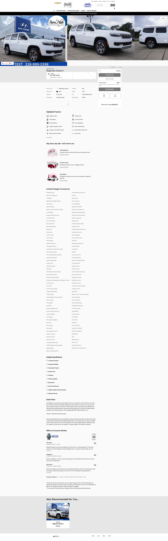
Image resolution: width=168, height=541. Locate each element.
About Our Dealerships (91, 10)
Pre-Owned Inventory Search (73, 10)
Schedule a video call (64, 154)
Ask (104, 96)
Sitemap (109, 535)
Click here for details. (93, 13)
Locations (83, 10)
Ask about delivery (64, 180)
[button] (71, 360)
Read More (48, 451)
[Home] (57, 3)
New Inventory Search (61, 10)
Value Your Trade (109, 79)
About (98, 535)
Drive (115, 96)
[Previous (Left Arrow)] (2, 40)
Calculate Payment (109, 89)
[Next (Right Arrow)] (165, 40)
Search (113, 5)
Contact (93, 535)
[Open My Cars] (114, 8)
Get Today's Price (110, 75)
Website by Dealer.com (56, 536)
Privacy (84, 477)
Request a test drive (64, 167)
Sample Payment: (103, 83)
